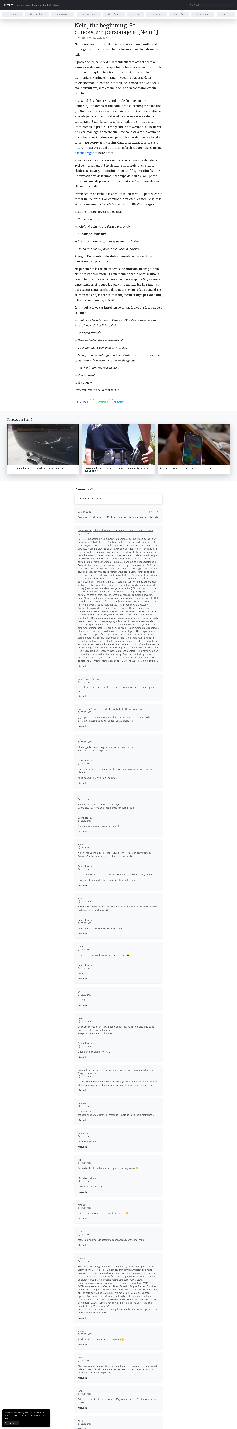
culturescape (88, 14)
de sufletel (113, 14)
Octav (81, 1330)
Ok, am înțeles (11, 1423)
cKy (79, 796)
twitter (120, 401)
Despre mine (23, 4)
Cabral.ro (7, 5)
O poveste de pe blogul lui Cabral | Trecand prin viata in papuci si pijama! (115, 530)
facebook (84, 401)
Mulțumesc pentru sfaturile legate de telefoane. (186, 468)
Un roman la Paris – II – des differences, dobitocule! (37, 468)
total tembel (202, 14)
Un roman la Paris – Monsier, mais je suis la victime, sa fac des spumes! (117, 469)
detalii (7, 1418)
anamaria (83, 1133)
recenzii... (156, 14)
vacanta (226, 14)
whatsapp (102, 401)
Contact (47, 4)
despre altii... (36, 14)
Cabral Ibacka (85, 760)
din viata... (12, 14)
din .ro (56, 4)
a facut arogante (86, 153)
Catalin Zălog (84, 511)
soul (80, 898)
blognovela (97, 38)
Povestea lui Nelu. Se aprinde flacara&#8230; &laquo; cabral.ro (110, 709)
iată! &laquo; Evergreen (90, 679)
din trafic (178, 14)
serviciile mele (151, 517)
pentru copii (63, 14)
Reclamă (36, 4)
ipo (79, 1159)
